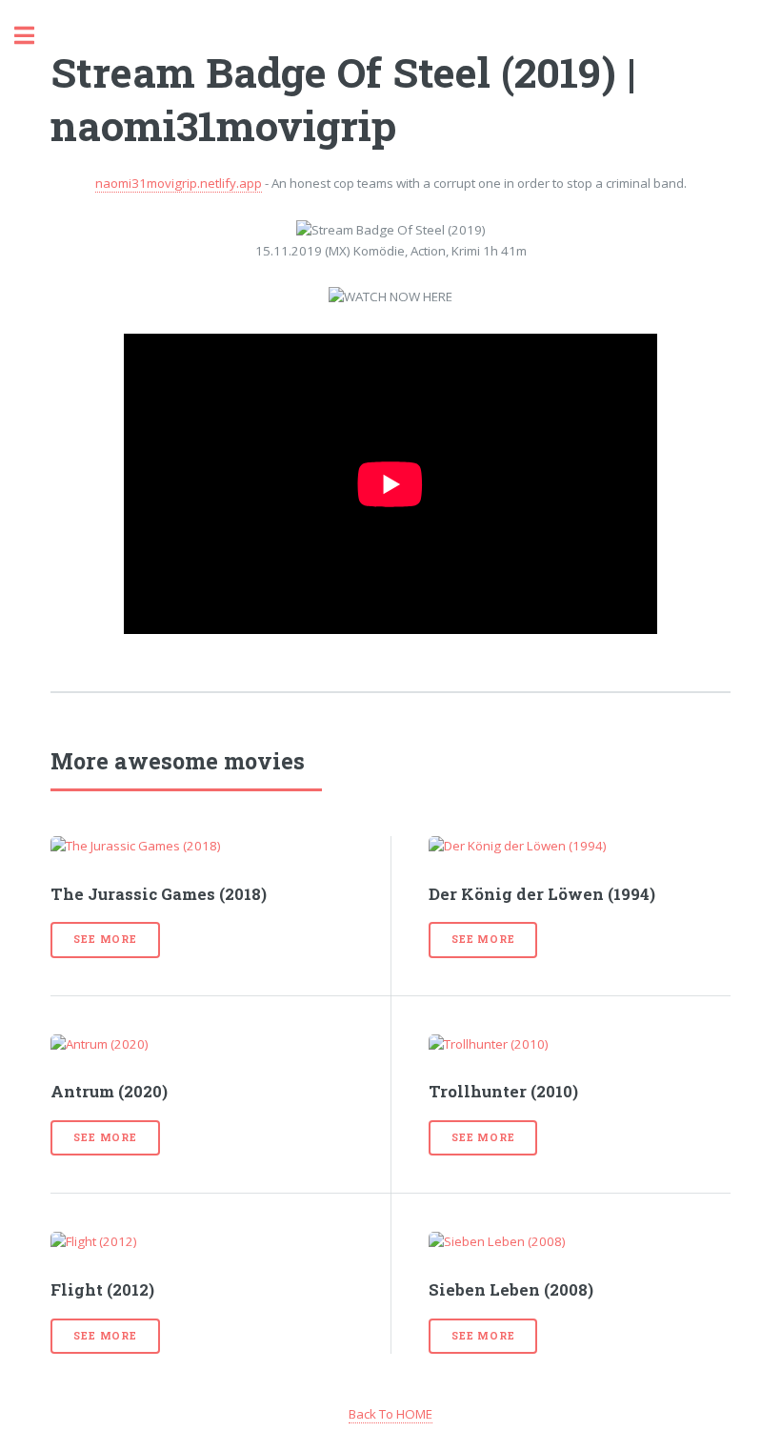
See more (104, 939)
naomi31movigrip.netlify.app (178, 183)
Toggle (34, 36)
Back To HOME (390, 1413)
